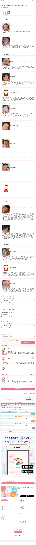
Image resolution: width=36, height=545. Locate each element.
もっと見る (17, 386)
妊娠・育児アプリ (32, 392)
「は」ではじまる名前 (6, 11)
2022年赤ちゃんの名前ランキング (6, 314)
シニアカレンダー (21, 516)
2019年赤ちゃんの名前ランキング (6, 319)
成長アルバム (3, 518)
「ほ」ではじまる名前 (6, 14)
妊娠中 (2, 507)
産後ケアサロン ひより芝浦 (22, 522)
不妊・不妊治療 (3, 510)
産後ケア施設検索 (3, 520)
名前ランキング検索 (21, 500)
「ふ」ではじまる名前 (6, 13)
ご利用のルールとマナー (18, 478)
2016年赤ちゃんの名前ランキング (6, 325)
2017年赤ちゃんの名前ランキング (6, 323)
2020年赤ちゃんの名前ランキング (6, 318)
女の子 (27, 411)
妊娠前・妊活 (3, 506)
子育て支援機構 (21, 524)
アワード (20, 501)
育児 (2, 509)
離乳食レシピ (3, 515)
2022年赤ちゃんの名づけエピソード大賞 (7, 296)
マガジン (20, 502)
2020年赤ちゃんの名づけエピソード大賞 (7, 300)
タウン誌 (20, 503)
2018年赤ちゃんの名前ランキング (6, 321)
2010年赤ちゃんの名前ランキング (6, 336)
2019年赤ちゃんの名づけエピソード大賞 (7, 302)
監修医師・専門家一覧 (4, 501)
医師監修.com (21, 520)
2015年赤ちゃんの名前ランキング (6, 327)
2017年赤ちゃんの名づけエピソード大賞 (7, 305)
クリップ (16, 397)
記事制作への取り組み (4, 499)
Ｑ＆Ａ (2, 511)
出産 (2, 508)
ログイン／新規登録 (18, 532)
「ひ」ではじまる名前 (6, 12)
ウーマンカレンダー (21, 515)
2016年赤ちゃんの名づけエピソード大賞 (7, 307)
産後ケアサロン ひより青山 (22, 521)
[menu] (35, 1)
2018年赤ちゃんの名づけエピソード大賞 (7, 304)
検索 (33, 414)
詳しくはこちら (32, 493)
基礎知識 (2, 505)
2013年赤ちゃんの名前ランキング (6, 330)
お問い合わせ (17, 539)
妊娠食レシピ (3, 516)
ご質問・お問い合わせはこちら (18, 483)
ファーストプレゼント (22, 508)
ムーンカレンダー (21, 514)
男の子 (10, 411)
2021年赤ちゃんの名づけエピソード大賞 (7, 298)
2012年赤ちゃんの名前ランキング (6, 332)
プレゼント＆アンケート (22, 506)
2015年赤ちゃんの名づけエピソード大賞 (7, 309)
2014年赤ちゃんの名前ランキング (6, 329)
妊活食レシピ (3, 517)
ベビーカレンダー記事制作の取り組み (29, 393)
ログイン (14, 399)
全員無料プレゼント (21, 507)
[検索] (33, 1)
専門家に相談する (27, 342)
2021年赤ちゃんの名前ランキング (6, 316)
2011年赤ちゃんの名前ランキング (6, 334)
